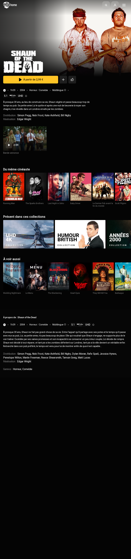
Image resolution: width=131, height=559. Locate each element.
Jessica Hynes (108, 354)
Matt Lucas (84, 358)
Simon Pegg (24, 115)
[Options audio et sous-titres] (64, 90)
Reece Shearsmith (51, 358)
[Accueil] (10, 5)
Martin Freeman (31, 358)
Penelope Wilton (12, 358)
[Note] (72, 79)
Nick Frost (37, 115)
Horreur (33, 90)
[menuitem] (106, 5)
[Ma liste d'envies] (63, 79)
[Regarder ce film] (25, 138)
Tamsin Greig (69, 358)
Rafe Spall (93, 354)
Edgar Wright (24, 119)
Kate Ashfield (52, 115)
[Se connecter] (115, 5)
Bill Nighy (66, 115)
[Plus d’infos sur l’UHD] (25, 96)
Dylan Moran (79, 354)
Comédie (43, 90)
